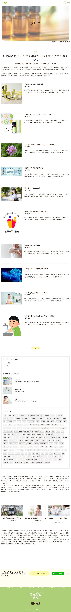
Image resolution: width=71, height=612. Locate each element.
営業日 (61, 456)
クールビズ (9, 421)
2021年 (37, 453)
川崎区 (60, 459)
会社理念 (12, 450)
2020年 (33, 434)
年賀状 (58, 431)
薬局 (10, 415)
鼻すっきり (16, 437)
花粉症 (28, 434)
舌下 (24, 456)
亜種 (24, 428)
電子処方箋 (39, 462)
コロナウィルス (13, 440)
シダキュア (29, 456)
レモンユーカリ (31, 421)
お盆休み (61, 446)
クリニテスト (49, 459)
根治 (34, 456)
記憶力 (10, 425)
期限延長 (15, 456)
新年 (62, 431)
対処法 (51, 446)
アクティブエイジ (44, 443)
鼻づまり (10, 437)
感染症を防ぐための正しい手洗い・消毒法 (39, 316)
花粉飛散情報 (40, 434)
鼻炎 (5, 437)
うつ (53, 440)
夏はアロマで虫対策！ (32, 245)
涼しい (56, 456)
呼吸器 (43, 428)
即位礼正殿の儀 (55, 425)
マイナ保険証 (47, 462)
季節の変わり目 (33, 425)
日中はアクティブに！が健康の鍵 (36, 269)
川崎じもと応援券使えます (34, 168)
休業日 (19, 421)
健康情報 (6, 365)
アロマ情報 (7, 363)
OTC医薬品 (29, 443)
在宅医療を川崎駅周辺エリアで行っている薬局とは (52, 581)
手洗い (32, 440)
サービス (33, 415)
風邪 (28, 428)
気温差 (5, 453)
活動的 (56, 443)
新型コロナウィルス (39, 459)
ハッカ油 (51, 456)
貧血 (5, 456)
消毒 (37, 440)
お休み (53, 431)
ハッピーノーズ (57, 434)
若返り (65, 421)
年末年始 (42, 431)
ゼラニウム (20, 425)
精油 (15, 425)
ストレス (6, 443)
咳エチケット (27, 431)
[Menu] (68, 2)
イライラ (57, 450)
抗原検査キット (29, 459)
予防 (47, 446)
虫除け (37, 421)
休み (33, 453)
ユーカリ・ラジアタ (35, 428)
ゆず (22, 453)
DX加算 (26, 462)
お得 (36, 450)
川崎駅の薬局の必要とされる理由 (22, 418)
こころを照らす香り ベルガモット (37, 293)
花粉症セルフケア (13, 459)
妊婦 (63, 453)
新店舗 (55, 459)
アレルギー (11, 453)
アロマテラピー (7, 428)
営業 (29, 453)
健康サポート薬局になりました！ (36, 211)
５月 (49, 440)
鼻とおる (22, 437)
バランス (26, 425)
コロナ (9, 456)
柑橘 (24, 434)
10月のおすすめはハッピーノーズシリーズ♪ (40, 114)
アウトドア (16, 446)
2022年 (5, 459)
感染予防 (6, 440)
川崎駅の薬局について (24, 415)
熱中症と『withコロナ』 (33, 188)
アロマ (64, 418)
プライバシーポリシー (8, 418)
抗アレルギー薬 (48, 434)
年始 (5, 434)
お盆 (15, 421)
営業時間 (48, 431)
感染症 (36, 431)
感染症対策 (20, 440)
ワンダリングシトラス (16, 434)
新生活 (32, 437)
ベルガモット (59, 440)
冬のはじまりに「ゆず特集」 (35, 84)
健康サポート (22, 443)
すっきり (54, 437)
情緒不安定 (41, 425)
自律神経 (48, 425)
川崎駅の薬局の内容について (38, 418)
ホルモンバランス (50, 450)
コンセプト (15, 415)
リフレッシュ (47, 437)
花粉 (65, 450)
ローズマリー (59, 421)
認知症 (51, 443)
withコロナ (36, 446)
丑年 (42, 453)
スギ (20, 456)
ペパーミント (44, 456)
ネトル (51, 453)
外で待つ (65, 437)
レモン (27, 437)
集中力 (5, 425)
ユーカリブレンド (18, 431)
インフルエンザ (50, 428)
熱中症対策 (29, 446)
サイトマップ (64, 587)
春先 (46, 453)
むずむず (17, 453)
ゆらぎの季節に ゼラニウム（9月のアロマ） (41, 145)
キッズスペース (57, 418)
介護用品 (36, 443)
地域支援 (27, 450)
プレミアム (41, 450)
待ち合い (27, 440)
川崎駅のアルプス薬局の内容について (16, 584)
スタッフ (39, 415)
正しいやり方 (43, 440)
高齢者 (42, 446)
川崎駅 (5, 415)
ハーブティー (57, 453)
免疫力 (59, 437)
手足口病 (43, 421)
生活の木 (61, 443)
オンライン (32, 462)
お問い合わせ (59, 415)
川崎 (32, 450)
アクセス (53, 415)
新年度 (40, 437)
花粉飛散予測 (21, 459)
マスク (56, 446)
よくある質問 (46, 415)
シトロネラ (23, 446)
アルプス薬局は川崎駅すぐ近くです (27, 581)
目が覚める (6, 446)
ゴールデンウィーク (8, 462)
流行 (48, 421)
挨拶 (9, 434)
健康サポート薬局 (13, 443)
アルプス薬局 (49, 418)
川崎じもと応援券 (19, 450)
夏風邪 (52, 421)
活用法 (14, 428)
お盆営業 (6, 450)
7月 (38, 456)
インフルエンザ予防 (8, 431)
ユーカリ (19, 428)
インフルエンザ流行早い (61, 428)
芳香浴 (62, 425)
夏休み (24, 421)
